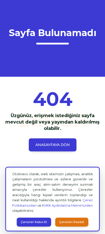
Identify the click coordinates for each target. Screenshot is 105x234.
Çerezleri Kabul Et (34, 222)
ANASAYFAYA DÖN (52, 144)
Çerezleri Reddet (71, 222)
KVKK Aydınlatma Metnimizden (67, 205)
